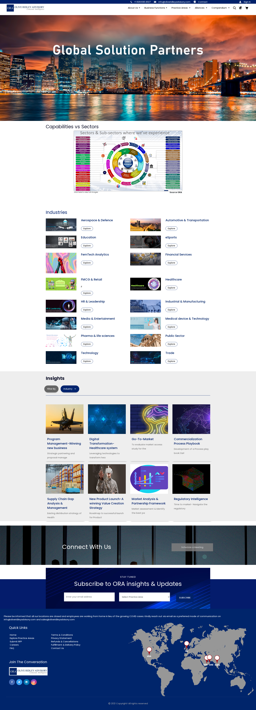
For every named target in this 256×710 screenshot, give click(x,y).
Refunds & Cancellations (64, 641)
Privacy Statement (61, 638)
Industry (69, 388)
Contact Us (57, 648)
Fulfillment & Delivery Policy (65, 644)
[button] (246, 2)
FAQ (12, 648)
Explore (87, 228)
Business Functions (154, 7)
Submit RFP (16, 641)
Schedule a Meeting (192, 547)
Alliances (200, 7)
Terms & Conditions (62, 634)
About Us (133, 7)
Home (13, 634)
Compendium (219, 7)
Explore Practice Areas (22, 638)
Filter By (51, 388)
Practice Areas (180, 7)
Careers (14, 644)
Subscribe (185, 597)
